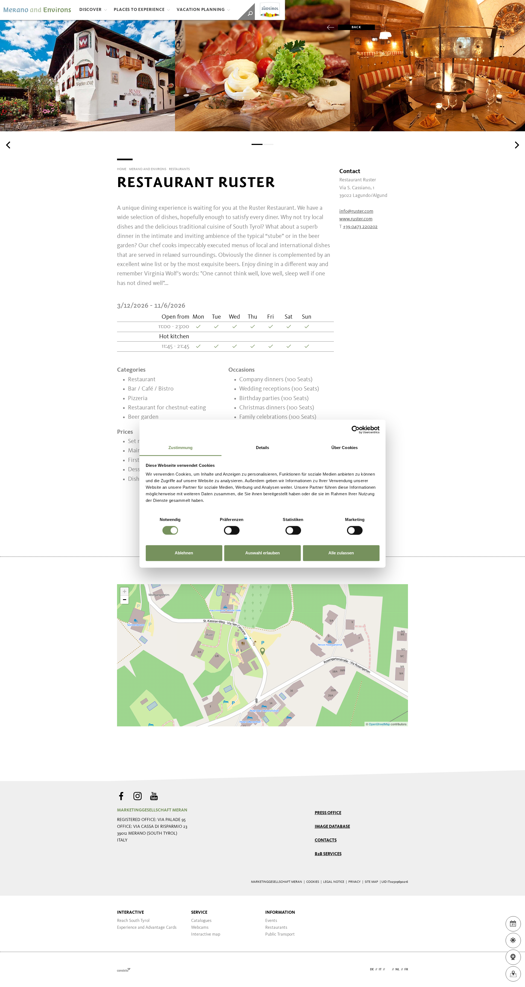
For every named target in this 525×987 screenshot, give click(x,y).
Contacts (326, 840)
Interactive (130, 912)
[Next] (516, 145)
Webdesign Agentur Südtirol (123, 969)
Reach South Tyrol (133, 921)
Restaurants (276, 927)
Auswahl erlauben (262, 553)
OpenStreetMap (380, 724)
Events (271, 921)
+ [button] (124, 591)
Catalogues (201, 921)
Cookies (312, 882)
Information (280, 912)
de (372, 969)
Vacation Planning (201, 10)
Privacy (354, 882)
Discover (90, 10)
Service (199, 912)
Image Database (332, 827)
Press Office (328, 813)
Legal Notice (333, 882)
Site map (371, 882)
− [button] (124, 599)
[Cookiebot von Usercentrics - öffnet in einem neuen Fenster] (356, 430)
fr (406, 969)
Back (356, 27)
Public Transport (280, 934)
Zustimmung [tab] (180, 447)
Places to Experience (139, 10)
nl (397, 969)
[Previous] (9, 145)
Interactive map (205, 934)
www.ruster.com (355, 219)
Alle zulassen (341, 553)
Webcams (200, 927)
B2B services (328, 854)
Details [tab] (262, 447)
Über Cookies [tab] (344, 447)
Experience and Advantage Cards (147, 927)
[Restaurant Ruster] (262, 651)
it (380, 969)
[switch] (232, 530)
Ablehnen (184, 553)
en (388, 969)
